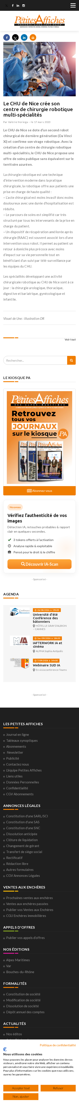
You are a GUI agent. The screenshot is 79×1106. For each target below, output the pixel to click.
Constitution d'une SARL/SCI (27, 816)
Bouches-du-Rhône (20, 972)
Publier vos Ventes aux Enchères (29, 910)
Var (8, 966)
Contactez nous (17, 764)
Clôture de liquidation (22, 840)
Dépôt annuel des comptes (25, 1012)
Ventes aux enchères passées (27, 904)
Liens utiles (14, 776)
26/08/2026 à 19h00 (48, 610)
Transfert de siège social (24, 852)
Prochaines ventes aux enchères (29, 898)
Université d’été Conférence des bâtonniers (45, 618)
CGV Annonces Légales (23, 875)
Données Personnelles (22, 782)
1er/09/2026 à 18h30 (48, 638)
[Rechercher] (71, 360)
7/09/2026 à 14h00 (47, 660)
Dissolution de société (22, 1006)
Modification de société (23, 1000)
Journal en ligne (17, 734)
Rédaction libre (17, 864)
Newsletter (15, 752)
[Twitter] (6, 6)
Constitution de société (23, 994)
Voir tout (70, 339)
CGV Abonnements (20, 794)
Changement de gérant (22, 846)
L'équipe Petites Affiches (24, 770)
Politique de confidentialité (58, 1045)
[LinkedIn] (17, 6)
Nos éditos (14, 1034)
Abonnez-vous (42, 491)
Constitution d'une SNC (23, 828)
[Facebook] (13, 6)
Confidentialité (17, 788)
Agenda (11, 594)
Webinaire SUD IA (46, 665)
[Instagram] (23, 6)
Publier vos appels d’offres (25, 938)
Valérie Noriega (18, 122)
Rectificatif (14, 858)
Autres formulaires (20, 870)
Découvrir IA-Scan (41, 564)
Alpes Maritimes (18, 960)
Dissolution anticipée (21, 834)
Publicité (12, 758)
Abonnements (16, 746)
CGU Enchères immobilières (26, 916)
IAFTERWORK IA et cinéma (47, 644)
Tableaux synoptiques (22, 740)
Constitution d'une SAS (23, 822)
